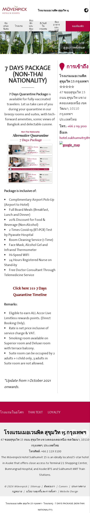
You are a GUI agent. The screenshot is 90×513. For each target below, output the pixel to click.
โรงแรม (19, 26)
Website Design (69, 491)
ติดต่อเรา (49, 486)
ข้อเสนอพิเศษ (6, 26)
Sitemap (35, 486)
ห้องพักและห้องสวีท (31, 26)
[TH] (85, 10)
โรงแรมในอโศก (12, 412)
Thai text (35, 412)
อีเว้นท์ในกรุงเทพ (43, 26)
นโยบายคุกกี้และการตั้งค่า (41, 491)
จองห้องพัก (78, 26)
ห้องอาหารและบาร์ (56, 26)
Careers (63, 486)
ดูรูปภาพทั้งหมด (74, 47)
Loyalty (54, 412)
